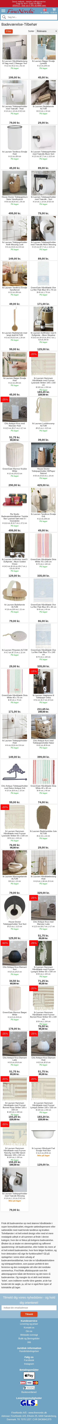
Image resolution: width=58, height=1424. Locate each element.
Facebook (29, 1360)
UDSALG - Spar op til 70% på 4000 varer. (29, 6)
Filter (8, 31)
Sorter (31, 31)
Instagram (29, 1364)
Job (29, 1342)
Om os (29, 1331)
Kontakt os (29, 1327)
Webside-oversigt (29, 1335)
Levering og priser (29, 1324)
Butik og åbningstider (29, 1338)
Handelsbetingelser (29, 1351)
